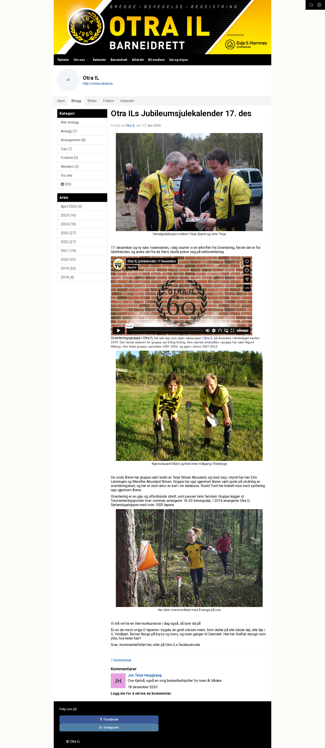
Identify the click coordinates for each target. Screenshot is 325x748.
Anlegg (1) (69, 131)
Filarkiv (108, 101)
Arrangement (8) (73, 140)
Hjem (61, 101)
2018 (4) (67, 277)
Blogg (76, 101)
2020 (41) (68, 259)
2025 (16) (68, 215)
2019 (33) (68, 268)
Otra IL (130, 126)
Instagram (111, 727)
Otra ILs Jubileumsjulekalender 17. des (181, 113)
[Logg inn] (319, 5)
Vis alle (66, 175)
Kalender (99, 60)
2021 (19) (68, 251)
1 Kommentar (121, 660)
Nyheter (63, 60)
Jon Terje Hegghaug (145, 675)
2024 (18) (68, 224)
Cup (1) (66, 149)
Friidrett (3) (69, 158)
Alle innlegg (70, 122)
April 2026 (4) (71, 206)
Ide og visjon (178, 60)
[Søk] (311, 5)
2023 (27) (68, 233)
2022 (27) (68, 242)
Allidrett (138, 60)
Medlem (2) (70, 166)
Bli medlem (156, 60)
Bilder (92, 101)
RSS (67, 184)
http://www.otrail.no (98, 83)
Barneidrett (119, 60)
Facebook (111, 719)
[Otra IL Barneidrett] (162, 27)
